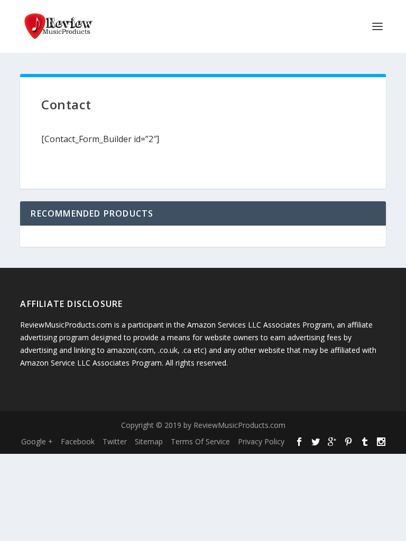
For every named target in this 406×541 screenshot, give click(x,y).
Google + (37, 441)
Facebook (78, 441)
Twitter (115, 441)
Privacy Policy (261, 441)
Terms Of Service (200, 441)
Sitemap (149, 441)
